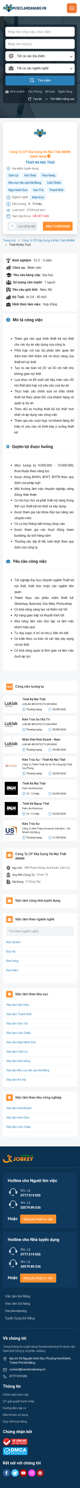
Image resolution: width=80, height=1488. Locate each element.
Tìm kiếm (44, 80)
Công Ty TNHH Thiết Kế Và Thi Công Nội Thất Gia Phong (47, 766)
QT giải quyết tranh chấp (18, 1401)
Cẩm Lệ (13, 175)
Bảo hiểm (12, 970)
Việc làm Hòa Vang (18, 1061)
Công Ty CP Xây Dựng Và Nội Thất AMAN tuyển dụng (40, 154)
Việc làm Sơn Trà (17, 1023)
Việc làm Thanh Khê (19, 1014)
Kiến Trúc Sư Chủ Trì (36, 719)
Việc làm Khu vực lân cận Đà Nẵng (27, 1070)
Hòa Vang (48, 175)
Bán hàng (12, 961)
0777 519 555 (18, 1376)
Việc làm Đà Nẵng (17, 1296)
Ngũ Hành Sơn (17, 190)
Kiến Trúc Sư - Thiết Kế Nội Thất (43, 759)
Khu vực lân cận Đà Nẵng (24, 182)
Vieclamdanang (16, 1311)
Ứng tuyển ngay (58, 226)
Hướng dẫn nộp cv (14, 1408)
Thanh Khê (56, 190)
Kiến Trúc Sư (31, 823)
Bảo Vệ (10, 951)
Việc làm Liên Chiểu (18, 1033)
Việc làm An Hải (16, 1079)
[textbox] (40, 56)
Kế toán (50, 91)
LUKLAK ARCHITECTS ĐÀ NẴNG (39, 704)
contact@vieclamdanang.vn (27, 1369)
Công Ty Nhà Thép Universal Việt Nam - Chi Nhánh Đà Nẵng (46, 830)
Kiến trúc (38, 197)
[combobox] (40, 56)
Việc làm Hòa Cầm (18, 1117)
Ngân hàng (65, 91)
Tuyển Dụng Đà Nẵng (20, 1318)
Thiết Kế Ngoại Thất (35, 803)
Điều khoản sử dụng (15, 1414)
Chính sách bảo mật (16, 1394)
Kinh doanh (17, 91)
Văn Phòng (35, 91)
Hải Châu (30, 175)
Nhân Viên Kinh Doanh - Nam (41, 739)
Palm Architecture (32, 788)
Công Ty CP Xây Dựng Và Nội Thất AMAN (48, 240)
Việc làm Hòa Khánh (19, 1108)
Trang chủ (9, 240)
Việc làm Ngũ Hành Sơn (21, 1042)
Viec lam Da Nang (17, 1304)
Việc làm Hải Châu (17, 1004)
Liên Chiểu (54, 182)
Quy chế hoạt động (15, 1421)
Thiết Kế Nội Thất (40, 162)
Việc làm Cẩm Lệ (16, 1051)
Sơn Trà (38, 190)
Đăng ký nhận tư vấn (38, 1219)
